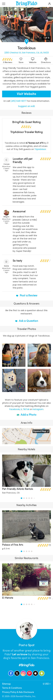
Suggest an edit (26, 106)
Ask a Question (28, 321)
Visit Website (26, 94)
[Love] (4, 364)
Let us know (19, 654)
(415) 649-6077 (18, 100)
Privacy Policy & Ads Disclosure (18, 692)
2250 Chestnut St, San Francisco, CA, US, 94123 (26, 52)
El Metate (7, 597)
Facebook (14, 409)
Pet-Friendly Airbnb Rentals (17, 488)
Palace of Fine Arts (12, 544)
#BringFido (26, 665)
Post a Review (28, 295)
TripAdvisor (40, 149)
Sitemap (6, 683)
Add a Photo (28, 414)
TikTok (26, 409)
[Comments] (9, 364)
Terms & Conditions (12, 687)
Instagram (38, 409)
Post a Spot (26, 645)
